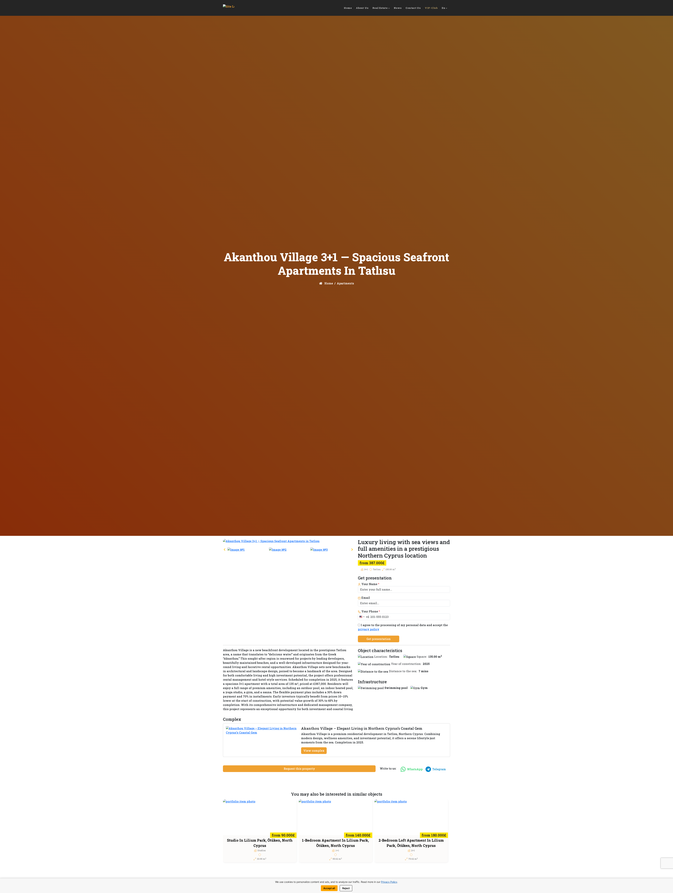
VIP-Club (431, 7)
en (443, 7)
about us (362, 7)
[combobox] (363, 617)
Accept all (329, 888)
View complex (313, 750)
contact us (413, 7)
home (348, 7)
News (397, 7)
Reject (346, 888)
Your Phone (370, 611)
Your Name (370, 584)
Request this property (299, 768)
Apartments (345, 283)
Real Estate (380, 7)
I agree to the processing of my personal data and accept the (403, 627)
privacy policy (368, 629)
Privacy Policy (389, 881)
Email (365, 597)
